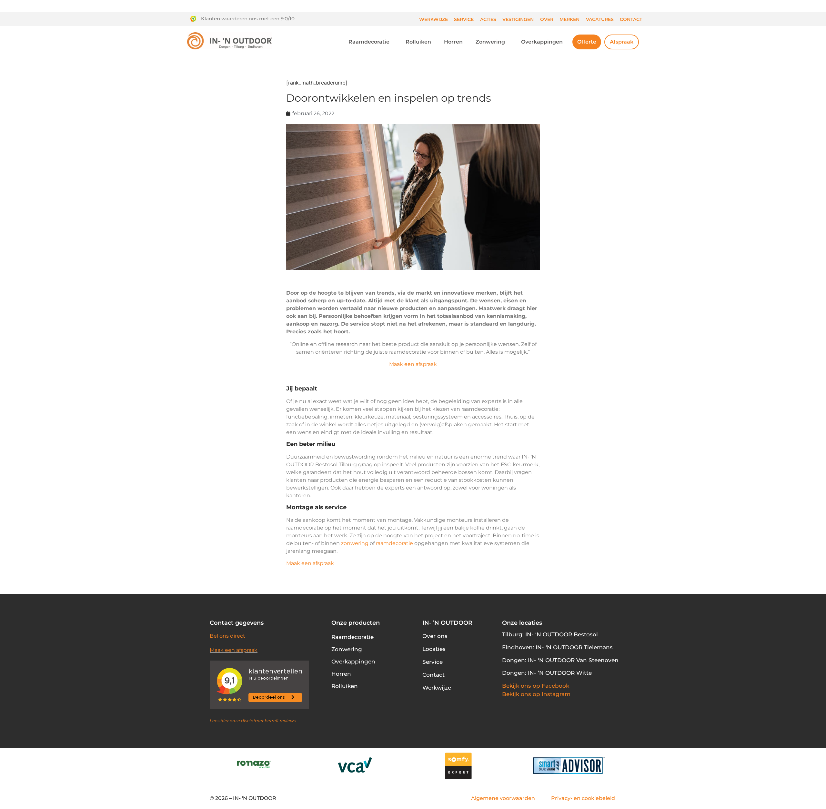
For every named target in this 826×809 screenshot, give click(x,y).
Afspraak (621, 42)
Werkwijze (433, 19)
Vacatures (600, 19)
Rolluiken (418, 42)
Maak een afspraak (413, 364)
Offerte (586, 42)
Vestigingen (518, 19)
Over (546, 19)
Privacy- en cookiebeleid (583, 798)
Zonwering (490, 42)
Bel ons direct (227, 636)
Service (464, 19)
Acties (488, 19)
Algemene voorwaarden (503, 798)
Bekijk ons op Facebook (535, 686)
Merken (569, 19)
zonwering (354, 543)
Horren (453, 42)
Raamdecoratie (368, 42)
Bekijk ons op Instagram (536, 694)
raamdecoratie (394, 543)
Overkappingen (542, 42)
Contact (631, 19)
